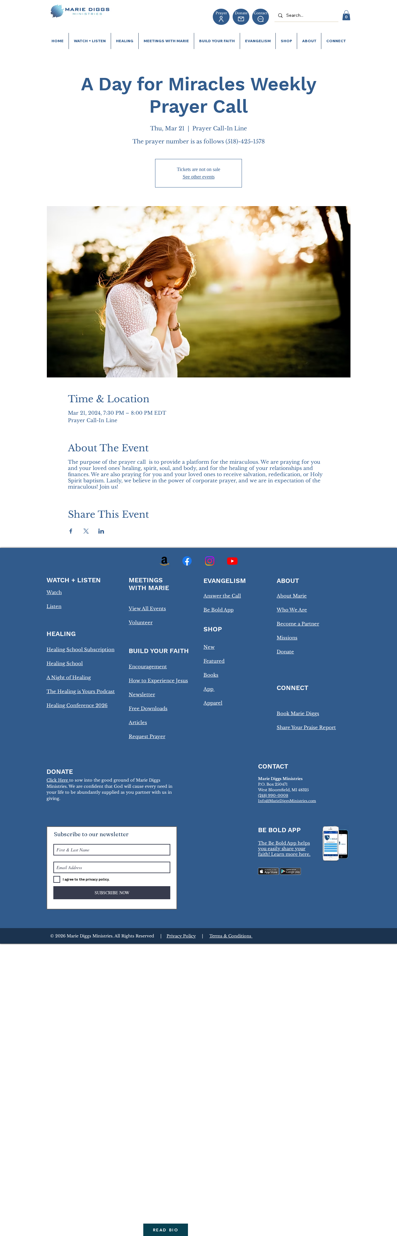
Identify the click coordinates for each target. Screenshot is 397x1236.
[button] (346, 15)
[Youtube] (232, 561)
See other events (199, 176)
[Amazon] (164, 561)
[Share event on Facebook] (71, 531)
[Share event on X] (86, 531)
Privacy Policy (181, 936)
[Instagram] (209, 561)
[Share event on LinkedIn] (101, 531)
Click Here (58, 780)
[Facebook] (187, 561)
